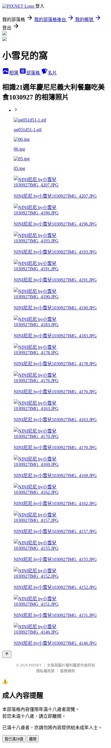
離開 (32, 739)
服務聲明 (67, 671)
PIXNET (35, 665)
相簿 (14, 72)
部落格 (33, 72)
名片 (52, 72)
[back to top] (6, 654)
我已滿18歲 (14, 739)
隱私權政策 (45, 671)
